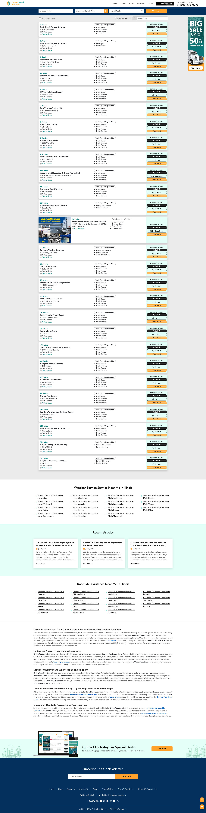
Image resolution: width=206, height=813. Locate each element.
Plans (60, 789)
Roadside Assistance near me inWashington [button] (51, 611)
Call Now (162, 748)
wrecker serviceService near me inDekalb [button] (86, 508)
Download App (165, 3)
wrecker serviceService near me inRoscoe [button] (156, 496)
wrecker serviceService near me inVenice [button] (156, 502)
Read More (40, 564)
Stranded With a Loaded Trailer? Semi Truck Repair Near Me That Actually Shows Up (148, 544)
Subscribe (126, 776)
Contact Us (84, 789)
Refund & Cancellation (147, 789)
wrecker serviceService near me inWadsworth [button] (50, 502)
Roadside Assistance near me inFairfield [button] (156, 593)
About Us (71, 789)
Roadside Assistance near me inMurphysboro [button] (86, 611)
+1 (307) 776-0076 (187, 3)
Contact (141, 3)
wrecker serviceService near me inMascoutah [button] (121, 514)
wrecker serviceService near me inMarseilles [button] (86, 514)
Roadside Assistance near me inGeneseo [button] (51, 593)
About (132, 3)
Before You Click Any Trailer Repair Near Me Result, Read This (102, 544)
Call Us (157, 27)
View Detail (157, 34)
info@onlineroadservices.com (113, 795)
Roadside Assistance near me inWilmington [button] (121, 605)
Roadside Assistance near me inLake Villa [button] (51, 599)
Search (157, 11)
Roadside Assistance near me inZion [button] (86, 605)
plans (123, 3)
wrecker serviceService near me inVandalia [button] (86, 502)
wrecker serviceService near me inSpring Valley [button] (121, 502)
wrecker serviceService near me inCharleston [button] (86, 496)
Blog (150, 3)
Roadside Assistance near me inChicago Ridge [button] (86, 593)
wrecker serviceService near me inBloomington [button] (50, 514)
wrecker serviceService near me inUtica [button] (50, 496)
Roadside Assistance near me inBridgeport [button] (121, 599)
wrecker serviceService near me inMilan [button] (156, 508)
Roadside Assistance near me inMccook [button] (156, 605)
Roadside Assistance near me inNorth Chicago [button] (86, 599)
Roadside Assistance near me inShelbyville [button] (156, 599)
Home (115, 3)
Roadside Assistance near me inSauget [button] (51, 605)
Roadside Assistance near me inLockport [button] (121, 611)
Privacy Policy (107, 789)
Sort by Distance (48, 18)
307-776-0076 (88, 795)
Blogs (95, 789)
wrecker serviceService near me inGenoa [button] (121, 508)
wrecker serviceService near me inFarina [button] (50, 508)
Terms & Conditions (125, 789)
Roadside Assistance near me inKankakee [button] (121, 593)
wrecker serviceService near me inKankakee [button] (121, 496)
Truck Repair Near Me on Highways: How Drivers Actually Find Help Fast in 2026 (55, 544)
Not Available (47, 34)
